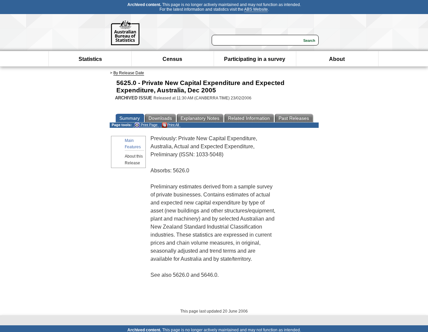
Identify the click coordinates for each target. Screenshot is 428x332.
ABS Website (256, 9)
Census (172, 59)
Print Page (148, 125)
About (337, 59)
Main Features (133, 143)
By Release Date (128, 73)
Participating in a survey (254, 59)
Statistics (90, 59)
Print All (173, 125)
